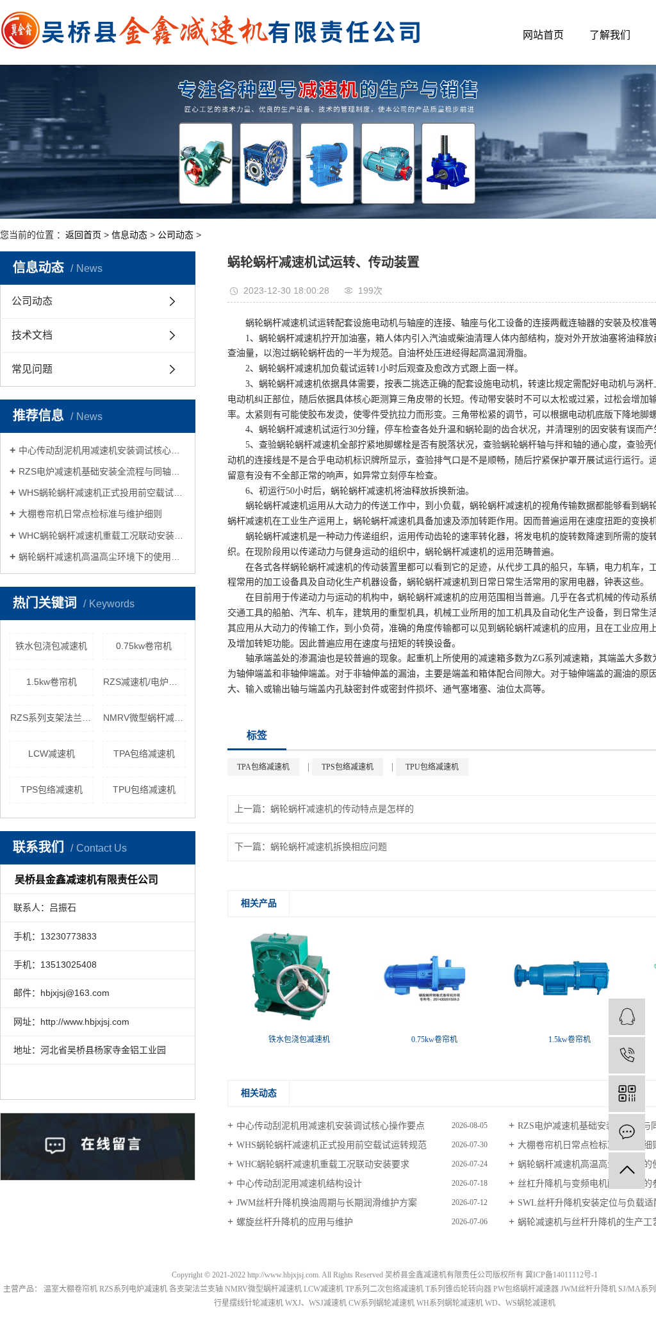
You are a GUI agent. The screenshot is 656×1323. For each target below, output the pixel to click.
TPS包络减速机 (51, 789)
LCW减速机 (51, 753)
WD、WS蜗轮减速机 (520, 1303)
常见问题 (32, 369)
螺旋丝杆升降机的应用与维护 (294, 1222)
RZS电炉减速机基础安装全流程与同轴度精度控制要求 (102, 471)
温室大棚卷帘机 (70, 1289)
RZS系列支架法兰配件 (52, 717)
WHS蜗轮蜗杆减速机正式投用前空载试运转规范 (102, 492)
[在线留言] (627, 1132)
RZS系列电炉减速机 (133, 1289)
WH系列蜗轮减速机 (449, 1303)
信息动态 (129, 235)
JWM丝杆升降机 (588, 1289)
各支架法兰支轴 (196, 1289)
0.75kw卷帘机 (144, 646)
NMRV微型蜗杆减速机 (144, 717)
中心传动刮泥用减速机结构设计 (299, 1183)
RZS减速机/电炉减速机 (144, 682)
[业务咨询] (627, 1017)
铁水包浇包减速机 (51, 646)
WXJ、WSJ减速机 (316, 1303)
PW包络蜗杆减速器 (526, 1289)
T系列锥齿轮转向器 (458, 1289)
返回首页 (83, 235)
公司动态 (175, 235)
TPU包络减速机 (144, 789)
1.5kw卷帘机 (51, 682)
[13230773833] (627, 1055)
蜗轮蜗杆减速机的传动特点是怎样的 (342, 809)
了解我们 (609, 34)
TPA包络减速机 (144, 753)
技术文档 (32, 335)
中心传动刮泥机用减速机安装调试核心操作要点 (102, 450)
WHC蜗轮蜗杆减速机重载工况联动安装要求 (102, 535)
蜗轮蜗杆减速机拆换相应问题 (328, 847)
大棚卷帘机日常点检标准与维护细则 (90, 514)
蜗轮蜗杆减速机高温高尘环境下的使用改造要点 (102, 557)
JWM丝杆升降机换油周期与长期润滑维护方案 (326, 1203)
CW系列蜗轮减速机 (381, 1303)
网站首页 (543, 34)
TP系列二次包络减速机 (384, 1289)
